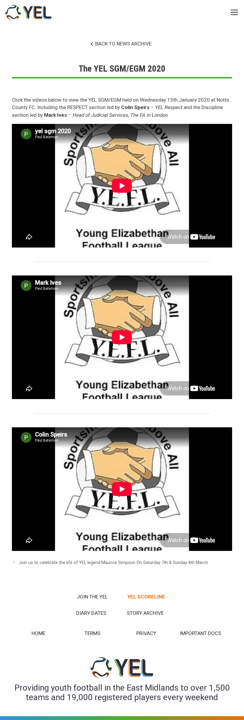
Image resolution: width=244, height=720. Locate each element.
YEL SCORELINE (146, 597)
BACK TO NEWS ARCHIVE (123, 44)
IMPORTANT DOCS (200, 633)
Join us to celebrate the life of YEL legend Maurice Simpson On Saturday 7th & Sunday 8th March (113, 562)
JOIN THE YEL (92, 597)
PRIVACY (146, 633)
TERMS (92, 633)
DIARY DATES (91, 613)
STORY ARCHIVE (145, 613)
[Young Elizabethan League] (28, 12)
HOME (38, 633)
